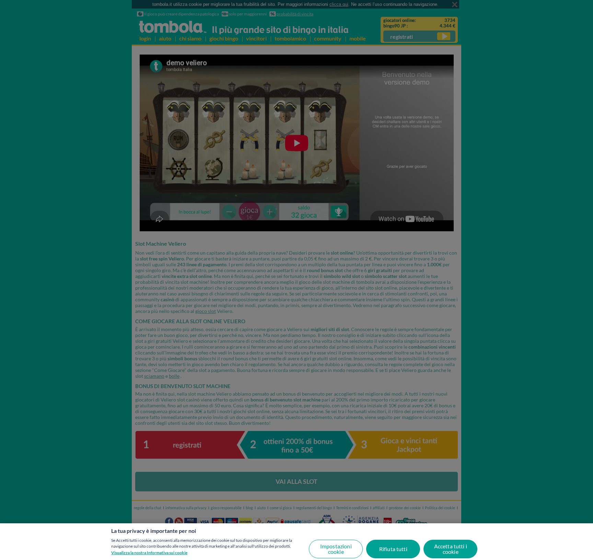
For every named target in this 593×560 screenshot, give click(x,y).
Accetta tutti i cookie (450, 549)
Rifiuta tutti (393, 549)
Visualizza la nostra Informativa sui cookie (149, 552)
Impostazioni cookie (336, 549)
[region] (296, 541)
